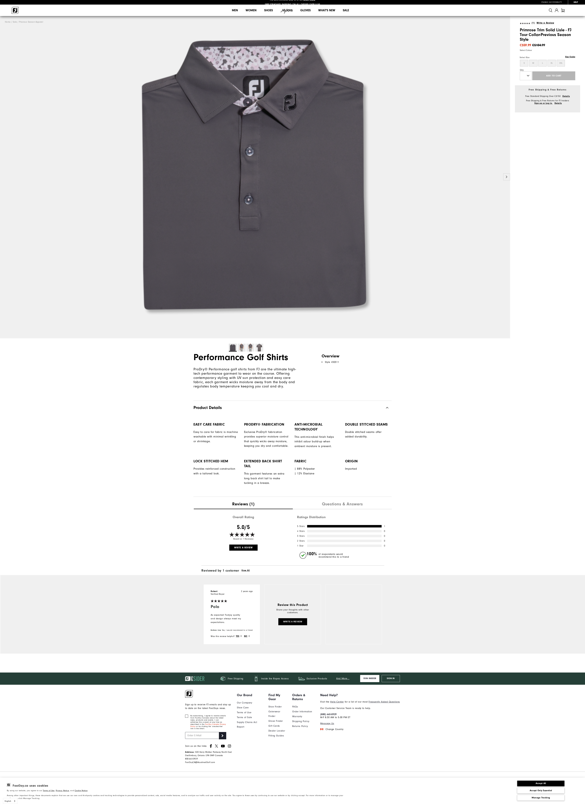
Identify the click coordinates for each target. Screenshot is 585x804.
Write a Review (545, 23)
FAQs (295, 706)
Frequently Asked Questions (384, 701)
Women (251, 10)
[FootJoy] (15, 10)
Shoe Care (243, 707)
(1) (533, 23)
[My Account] (557, 10)
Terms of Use (48, 790)
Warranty (297, 716)
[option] (255, 177)
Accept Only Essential (541, 790)
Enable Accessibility (551, 2)
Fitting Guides (276, 735)
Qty (522, 70)
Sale (346, 10)
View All (245, 570)
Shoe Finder (275, 706)
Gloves (305, 10)
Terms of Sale (244, 717)
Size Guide (570, 57)
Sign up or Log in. (543, 103)
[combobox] (10, 801)
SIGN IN (391, 678)
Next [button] (506, 177)
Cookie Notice (81, 790)
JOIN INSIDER (369, 678)
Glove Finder (275, 721)
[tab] (563, 10)
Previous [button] (3, 177)
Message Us (327, 723)
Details (566, 96)
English (8, 801)
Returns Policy (300, 726)
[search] (551, 10)
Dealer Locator (276, 730)
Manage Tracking (541, 797)
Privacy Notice (62, 790)
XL (552, 63)
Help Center (337, 701)
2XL (560, 63)
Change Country (334, 729)
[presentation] (243, 504)
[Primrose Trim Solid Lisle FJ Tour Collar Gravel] (255, 177)
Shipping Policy (300, 721)
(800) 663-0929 (328, 714)
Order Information (302, 711)
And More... (342, 678)
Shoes (268, 10)
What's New (326, 10)
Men (235, 10)
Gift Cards (274, 726)
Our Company (244, 702)
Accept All (541, 783)
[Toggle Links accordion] (250, 695)
